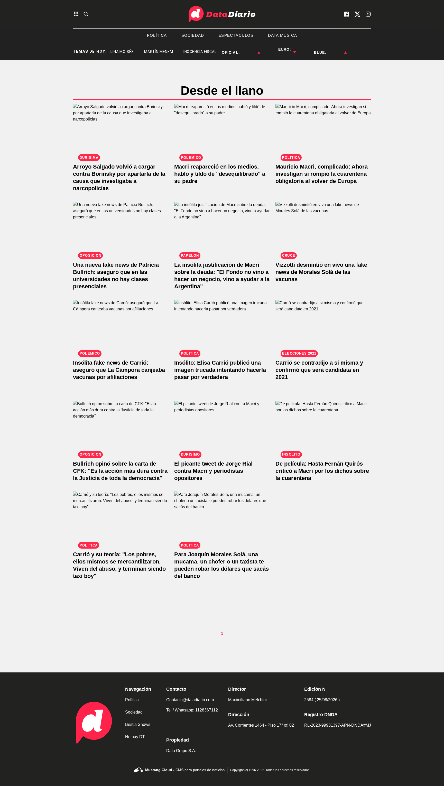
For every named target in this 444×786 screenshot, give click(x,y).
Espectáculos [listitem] (235, 35)
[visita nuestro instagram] (368, 14)
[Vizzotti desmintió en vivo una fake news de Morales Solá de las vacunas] (323, 228)
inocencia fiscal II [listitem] (194, 52)
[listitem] (250, 49)
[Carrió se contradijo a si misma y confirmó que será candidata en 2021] (323, 327)
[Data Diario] (222, 14)
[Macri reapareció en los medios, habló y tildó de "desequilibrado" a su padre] (222, 131)
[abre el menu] (76, 14)
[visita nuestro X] (357, 14)
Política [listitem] (157, 35)
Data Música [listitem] (282, 35)
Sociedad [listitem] (192, 35)
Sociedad (134, 712)
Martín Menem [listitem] (151, 52)
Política (132, 700)
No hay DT (135, 737)
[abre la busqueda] (85, 14)
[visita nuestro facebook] (346, 14)
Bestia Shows (137, 724)
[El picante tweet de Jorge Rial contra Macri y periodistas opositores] (222, 428)
